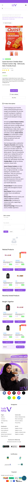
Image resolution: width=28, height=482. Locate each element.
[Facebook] (4, 393)
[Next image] (24, 38)
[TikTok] (23, 393)
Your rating (6, 217)
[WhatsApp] (9, 397)
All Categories (10, 14)
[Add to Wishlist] (3, 253)
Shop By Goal (17, 14)
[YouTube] (9, 393)
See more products (6, 85)
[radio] (3, 70)
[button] (7, 261)
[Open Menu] (2, 5)
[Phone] (18, 397)
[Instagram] (18, 393)
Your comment (6, 223)
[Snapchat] (14, 397)
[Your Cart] (25, 5)
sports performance (15, 16)
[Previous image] (4, 38)
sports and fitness (5, 16)
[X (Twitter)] (14, 393)
